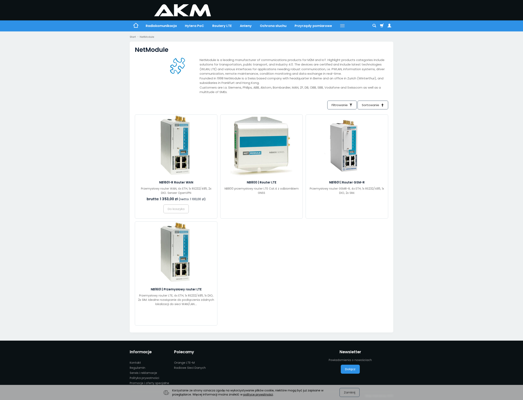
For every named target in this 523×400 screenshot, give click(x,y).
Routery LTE (222, 25)
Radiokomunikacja (161, 25)
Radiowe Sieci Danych (190, 368)
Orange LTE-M (184, 363)
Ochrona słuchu (273, 25)
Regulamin (137, 368)
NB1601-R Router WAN (176, 182)
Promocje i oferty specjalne (149, 383)
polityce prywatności (258, 394)
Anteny (246, 25)
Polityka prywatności (144, 378)
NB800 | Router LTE (261, 182)
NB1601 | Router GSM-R (347, 182)
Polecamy (184, 352)
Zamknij (349, 392)
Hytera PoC (194, 25)
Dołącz (350, 369)
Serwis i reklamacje (143, 373)
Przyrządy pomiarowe (313, 25)
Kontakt (135, 363)
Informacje (141, 352)
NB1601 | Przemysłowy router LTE (176, 289)
